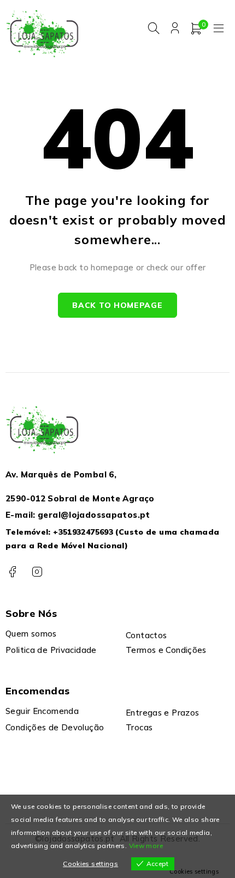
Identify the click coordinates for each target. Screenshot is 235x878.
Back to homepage (117, 305)
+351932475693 (83, 532)
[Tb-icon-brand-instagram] (37, 572)
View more (146, 845)
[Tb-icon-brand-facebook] (12, 572)
